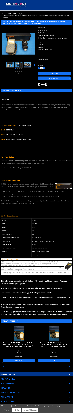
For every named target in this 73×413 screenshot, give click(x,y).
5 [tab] (15, 71)
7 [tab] (19, 71)
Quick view (19, 333)
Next (35, 65)
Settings (7, 410)
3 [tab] (19, 68)
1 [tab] (15, 68)
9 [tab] (18, 73)
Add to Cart (19, 360)
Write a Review (62, 38)
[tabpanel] (10, 65)
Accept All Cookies (30, 410)
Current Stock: (43, 60)
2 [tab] (17, 68)
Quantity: (40, 65)
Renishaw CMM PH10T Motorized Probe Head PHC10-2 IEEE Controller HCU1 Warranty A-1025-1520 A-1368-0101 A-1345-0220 (54, 345)
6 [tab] (17, 71)
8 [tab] (21, 71)
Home (4, 14)
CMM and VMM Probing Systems (17, 14)
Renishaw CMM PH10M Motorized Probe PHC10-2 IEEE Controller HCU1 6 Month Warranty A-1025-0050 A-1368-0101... (19, 345)
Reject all (16, 410)
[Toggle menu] (2, 2)
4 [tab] (21, 68)
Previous (3, 65)
